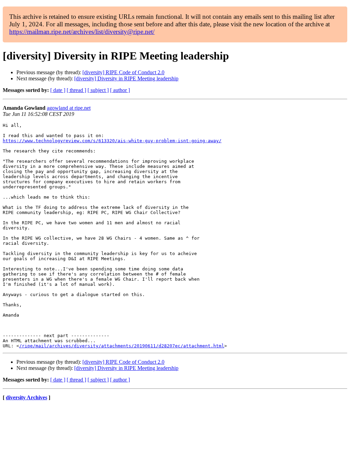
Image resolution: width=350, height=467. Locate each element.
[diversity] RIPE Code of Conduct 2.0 (123, 72)
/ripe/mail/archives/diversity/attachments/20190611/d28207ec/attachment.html (121, 345)
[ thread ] (76, 90)
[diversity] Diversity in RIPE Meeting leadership (126, 78)
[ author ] (120, 90)
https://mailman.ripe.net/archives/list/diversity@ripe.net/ (81, 31)
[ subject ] (98, 90)
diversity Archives (26, 397)
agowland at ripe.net (69, 108)
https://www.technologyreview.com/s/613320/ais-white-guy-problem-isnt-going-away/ (112, 140)
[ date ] (57, 90)
